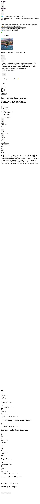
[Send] (4, 74)
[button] (2, 57)
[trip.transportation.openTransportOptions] (2, 130)
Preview (3, 93)
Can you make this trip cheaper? (11, 26)
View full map (5, 144)
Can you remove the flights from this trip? (13, 28)
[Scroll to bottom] (2, 61)
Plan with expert (5, 493)
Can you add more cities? (9, 30)
